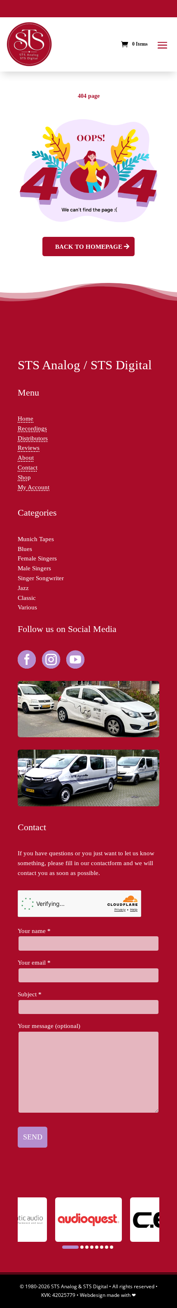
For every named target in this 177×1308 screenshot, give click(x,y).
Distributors (33, 438)
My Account (33, 487)
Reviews (29, 447)
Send (32, 1137)
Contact (27, 467)
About (26, 457)
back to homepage (88, 246)
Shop (24, 477)
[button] (70, 1247)
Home (25, 418)
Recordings (32, 428)
